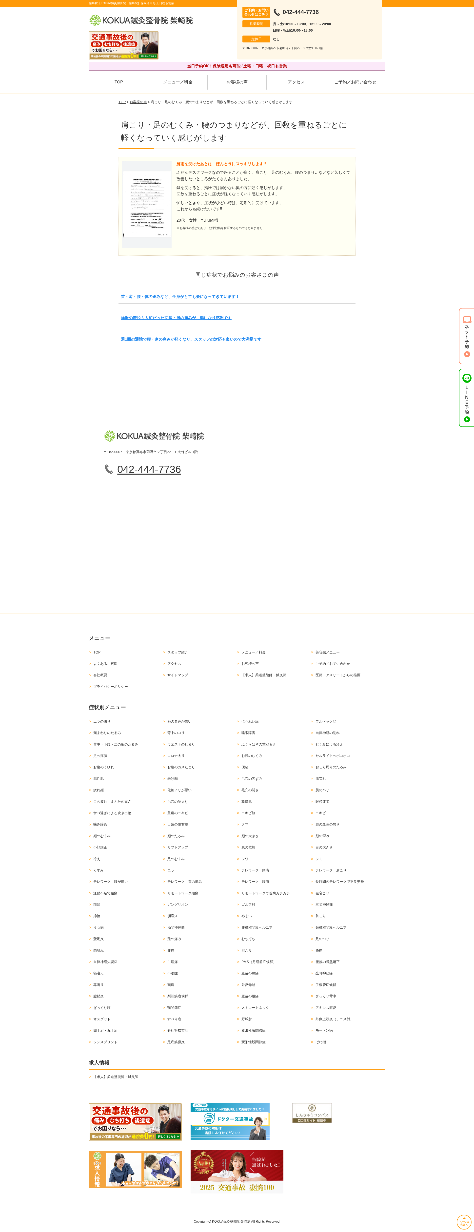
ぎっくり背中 (326, 996)
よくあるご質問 (105, 664)
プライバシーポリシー (110, 687)
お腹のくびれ (103, 767)
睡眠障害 (248, 733)
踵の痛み (174, 939)
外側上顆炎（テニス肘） (335, 1019)
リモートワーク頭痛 (182, 893)
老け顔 (172, 779)
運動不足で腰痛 (105, 893)
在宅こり (322, 893)
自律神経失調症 (105, 962)
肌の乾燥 (248, 847)
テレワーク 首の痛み (184, 882)
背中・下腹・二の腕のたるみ (115, 744)
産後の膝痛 (250, 973)
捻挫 (96, 916)
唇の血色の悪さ (328, 824)
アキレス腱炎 (326, 1008)
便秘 (244, 767)
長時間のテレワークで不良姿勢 (340, 882)
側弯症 (172, 916)
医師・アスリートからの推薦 (338, 675)
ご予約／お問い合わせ (355, 82)
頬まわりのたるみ (107, 733)
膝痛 (319, 950)
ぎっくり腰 (102, 1008)
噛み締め (100, 824)
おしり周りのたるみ (331, 767)
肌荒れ (321, 779)
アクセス (296, 82)
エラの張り (102, 721)
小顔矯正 (100, 847)
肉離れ (98, 950)
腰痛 (170, 950)
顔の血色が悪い (179, 721)
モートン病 (324, 1030)
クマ (244, 824)
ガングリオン (177, 904)
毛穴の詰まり (177, 802)
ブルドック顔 (326, 721)
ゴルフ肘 (248, 904)
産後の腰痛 (250, 996)
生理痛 (172, 962)
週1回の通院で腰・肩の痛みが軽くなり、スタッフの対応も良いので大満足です (191, 339)
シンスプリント (105, 1042)
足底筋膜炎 (176, 1042)
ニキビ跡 (248, 813)
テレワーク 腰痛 (255, 882)
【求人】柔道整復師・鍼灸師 (263, 675)
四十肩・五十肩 (105, 1030)
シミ (319, 859)
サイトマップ (177, 675)
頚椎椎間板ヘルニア (331, 927)
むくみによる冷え (329, 744)
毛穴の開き (250, 790)
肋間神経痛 (176, 927)
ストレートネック (255, 1008)
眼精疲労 (322, 802)
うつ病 (98, 927)
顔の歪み (322, 836)
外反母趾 (248, 985)
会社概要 (100, 675)
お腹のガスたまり (181, 767)
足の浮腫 (100, 756)
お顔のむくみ (251, 756)
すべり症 (174, 1019)
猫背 (96, 904)
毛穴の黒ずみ (251, 779)
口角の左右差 (177, 824)
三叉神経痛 (324, 904)
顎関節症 (174, 1008)
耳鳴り (98, 985)
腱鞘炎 (98, 996)
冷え (96, 859)
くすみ (98, 870)
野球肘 (246, 1019)
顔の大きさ (250, 836)
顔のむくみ (102, 836)
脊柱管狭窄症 (177, 1030)
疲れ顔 (98, 790)
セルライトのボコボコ (333, 756)
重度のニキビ (177, 813)
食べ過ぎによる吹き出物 (112, 813)
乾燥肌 (246, 802)
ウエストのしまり (181, 744)
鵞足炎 (98, 939)
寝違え (98, 973)
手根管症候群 (326, 985)
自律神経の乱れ (328, 733)
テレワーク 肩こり (331, 870)
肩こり (246, 950)
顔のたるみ (176, 836)
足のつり (322, 939)
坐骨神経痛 (324, 973)
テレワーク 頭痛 (255, 870)
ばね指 (321, 1042)
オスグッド (102, 1019)
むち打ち (248, 939)
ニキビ (321, 813)
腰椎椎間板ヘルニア (257, 927)
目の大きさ (324, 847)
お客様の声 (237, 82)
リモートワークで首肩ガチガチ (265, 893)
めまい (246, 916)
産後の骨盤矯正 (328, 962)
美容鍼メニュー (328, 652)
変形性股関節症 (253, 1042)
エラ (170, 870)
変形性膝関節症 (253, 1030)
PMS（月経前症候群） (258, 962)
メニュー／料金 (178, 82)
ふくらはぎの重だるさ (258, 744)
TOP (119, 82)
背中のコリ (176, 733)
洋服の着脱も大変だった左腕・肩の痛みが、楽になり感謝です (176, 318)
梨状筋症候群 (177, 996)
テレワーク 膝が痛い (110, 882)
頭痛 (170, 985)
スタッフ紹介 (177, 652)
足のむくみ (176, 859)
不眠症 (172, 973)
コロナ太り (176, 756)
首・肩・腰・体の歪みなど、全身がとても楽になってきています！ (180, 296)
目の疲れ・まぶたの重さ (112, 802)
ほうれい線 (250, 721)
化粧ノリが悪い (179, 790)
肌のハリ (322, 790)
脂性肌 (98, 779)
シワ (244, 859)
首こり (321, 916)
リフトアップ (177, 847)
